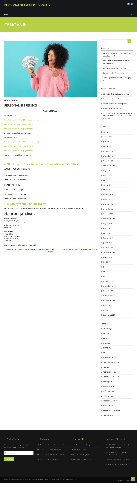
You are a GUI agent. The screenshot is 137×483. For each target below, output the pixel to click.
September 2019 (109, 166)
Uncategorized (108, 382)
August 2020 (107, 137)
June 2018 (106, 228)
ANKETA (106, 333)
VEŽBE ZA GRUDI (109, 386)
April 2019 (106, 185)
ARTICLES (106, 338)
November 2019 (109, 161)
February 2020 (108, 151)
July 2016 (106, 310)
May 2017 (106, 272)
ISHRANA (106, 343)
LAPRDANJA (107, 348)
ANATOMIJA (107, 329)
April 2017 (106, 276)
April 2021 (106, 132)
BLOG (6, 14)
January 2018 (107, 243)
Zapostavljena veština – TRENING (115, 68)
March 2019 (107, 190)
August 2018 (107, 223)
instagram (132, 4)
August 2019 (107, 170)
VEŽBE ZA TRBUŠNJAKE (111, 410)
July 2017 (106, 262)
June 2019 (106, 175)
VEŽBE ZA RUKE (108, 406)
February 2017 (108, 281)
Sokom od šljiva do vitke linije (113, 73)
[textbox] (50, 111)
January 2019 (107, 199)
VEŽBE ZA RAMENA (110, 401)
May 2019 (106, 180)
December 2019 (108, 156)
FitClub (51, 480)
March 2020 (107, 146)
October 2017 (108, 248)
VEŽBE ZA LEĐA (108, 391)
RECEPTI (106, 353)
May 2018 (106, 233)
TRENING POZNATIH (110, 372)
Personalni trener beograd (27, 5)
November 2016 (109, 291)
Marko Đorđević (108, 94)
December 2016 (108, 286)
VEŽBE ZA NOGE (109, 396)
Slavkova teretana (123, 94)
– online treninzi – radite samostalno (41, 164)
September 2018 (109, 219)
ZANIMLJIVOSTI (108, 415)
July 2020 (106, 142)
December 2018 (108, 204)
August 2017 (107, 257)
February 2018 (108, 238)
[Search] (129, 41)
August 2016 (107, 305)
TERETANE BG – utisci (111, 362)
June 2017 (106, 267)
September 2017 (109, 252)
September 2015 (109, 315)
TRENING (106, 367)
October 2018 (108, 214)
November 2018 (109, 209)
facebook (128, 4)
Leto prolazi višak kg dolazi (118, 104)
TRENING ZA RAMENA (111, 377)
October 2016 (108, 296)
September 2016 (109, 300)
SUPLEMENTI (108, 358)
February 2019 (108, 195)
